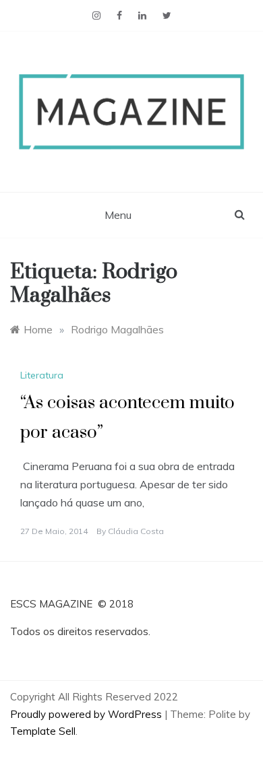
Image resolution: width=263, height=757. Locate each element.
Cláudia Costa (136, 531)
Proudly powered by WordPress (87, 714)
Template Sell (43, 731)
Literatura (41, 375)
